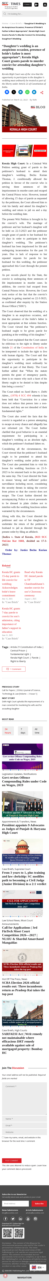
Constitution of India (32, 347)
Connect (27, 4)
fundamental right (19, 654)
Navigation (24, 1277)
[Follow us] (5, 1219)
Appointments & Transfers (15, 821)
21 (27, 83)
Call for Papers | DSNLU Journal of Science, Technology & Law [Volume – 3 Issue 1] (21, 690)
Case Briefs (8, 869)
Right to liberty (18, 661)
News (33, 821)
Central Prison (17, 650)
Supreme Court (22, 869)
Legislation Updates (12, 773)
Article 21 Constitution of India (26, 647)
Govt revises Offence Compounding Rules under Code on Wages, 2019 (24, 781)
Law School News (11, 920)
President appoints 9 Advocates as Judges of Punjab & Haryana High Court (24, 828)
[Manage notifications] (5, 1276)
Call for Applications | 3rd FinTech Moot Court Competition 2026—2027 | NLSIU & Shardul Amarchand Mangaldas (23, 935)
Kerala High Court (19, 657)
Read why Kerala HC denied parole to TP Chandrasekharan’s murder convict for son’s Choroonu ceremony (34, 584)
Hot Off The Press (11, 979)
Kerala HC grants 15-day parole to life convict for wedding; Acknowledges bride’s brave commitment (11, 584)
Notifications (30, 773)
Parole (35, 657)
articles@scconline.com (35, 1213)
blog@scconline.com (10, 1213)
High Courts (21, 1030)
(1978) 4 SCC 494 (21, 395)
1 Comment (15, 669)
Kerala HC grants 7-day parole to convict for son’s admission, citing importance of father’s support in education (11, 620)
